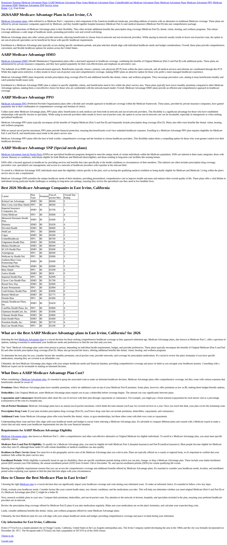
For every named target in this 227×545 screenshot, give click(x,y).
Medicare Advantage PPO (199, 2)
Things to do (7, 536)
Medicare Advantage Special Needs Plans (21, 154)
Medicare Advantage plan (31, 339)
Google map (7, 541)
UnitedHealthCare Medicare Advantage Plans (137, 2)
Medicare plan (27, 484)
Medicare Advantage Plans (173, 2)
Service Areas (51, 5)
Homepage (6, 2)
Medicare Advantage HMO (14, 61)
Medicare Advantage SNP (31, 5)
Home (4, 8)
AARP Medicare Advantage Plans (64, 2)
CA (11, 8)
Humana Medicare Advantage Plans (30, 2)
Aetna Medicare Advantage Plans (98, 2)
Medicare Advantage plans (14, 21)
